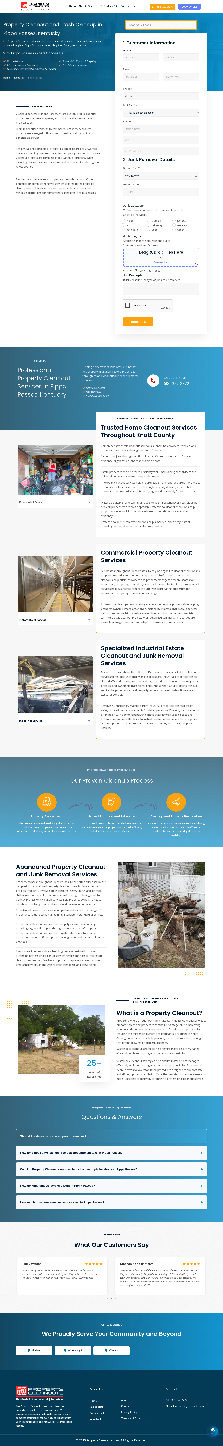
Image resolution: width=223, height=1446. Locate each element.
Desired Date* (131, 168)
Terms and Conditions (134, 1418)
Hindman (36, 1350)
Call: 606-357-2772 (176, 1400)
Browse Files (161, 262)
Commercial (97, 1412)
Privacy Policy (129, 1412)
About (82, 6)
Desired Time (131, 184)
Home (73, 6)
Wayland (113, 1350)
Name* (127, 50)
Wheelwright (75, 1350)
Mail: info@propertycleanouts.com (185, 1406)
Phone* (127, 88)
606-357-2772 (176, 383)
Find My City (111, 6)
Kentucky (19, 77)
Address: (128, 121)
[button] (95, 6)
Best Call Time (131, 104)
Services (93, 6)
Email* (127, 69)
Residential (96, 1406)
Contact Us (128, 6)
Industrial (95, 1419)
